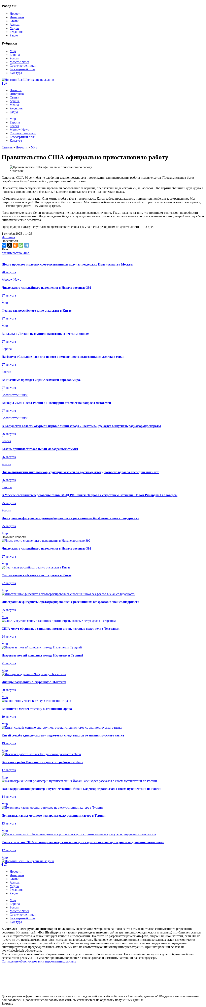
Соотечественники (23, 65)
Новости (16, 13)
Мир (13, 51)
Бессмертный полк (22, 69)
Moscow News (19, 62)
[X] (9, 245)
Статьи (14, 21)
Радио (14, 35)
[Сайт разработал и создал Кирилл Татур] (37, 992)
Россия (14, 58)
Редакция (16, 31)
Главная (7, 147)
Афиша (15, 24)
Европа (15, 54)
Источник (8, 237)
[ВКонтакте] (4, 245)
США (26, 253)
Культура (16, 73)
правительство (12, 253)
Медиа (14, 28)
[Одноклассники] (15, 245)
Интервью (17, 17)
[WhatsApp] (21, 245)
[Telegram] (26, 245)
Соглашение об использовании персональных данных (39, 961)
